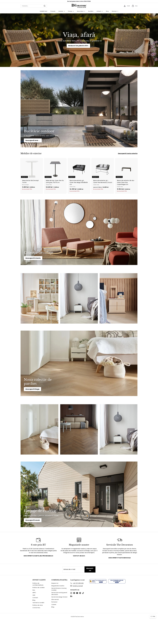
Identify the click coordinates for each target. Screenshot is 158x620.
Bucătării (90, 11)
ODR (34, 595)
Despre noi (54, 583)
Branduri (114, 11)
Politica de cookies (39, 587)
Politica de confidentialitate (38, 584)
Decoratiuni (80, 11)
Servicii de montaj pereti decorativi (59, 593)
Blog (107, 11)
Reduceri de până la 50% (78, 46)
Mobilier (61, 11)
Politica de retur (38, 605)
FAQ (34, 590)
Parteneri (54, 602)
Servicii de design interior (59, 597)
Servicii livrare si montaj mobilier (58, 589)
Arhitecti (99, 11)
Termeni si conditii (38, 602)
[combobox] (34, 6)
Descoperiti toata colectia (127, 153)
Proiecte (53, 11)
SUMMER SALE (43, 11)
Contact (35, 597)
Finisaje (70, 11)
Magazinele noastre (57, 586)
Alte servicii (55, 599)
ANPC (34, 592)
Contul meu (36, 607)
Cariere (53, 604)
